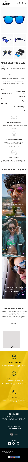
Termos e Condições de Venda (14, 426)
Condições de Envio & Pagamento (14, 428)
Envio (11, 68)
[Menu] (25, 2)
